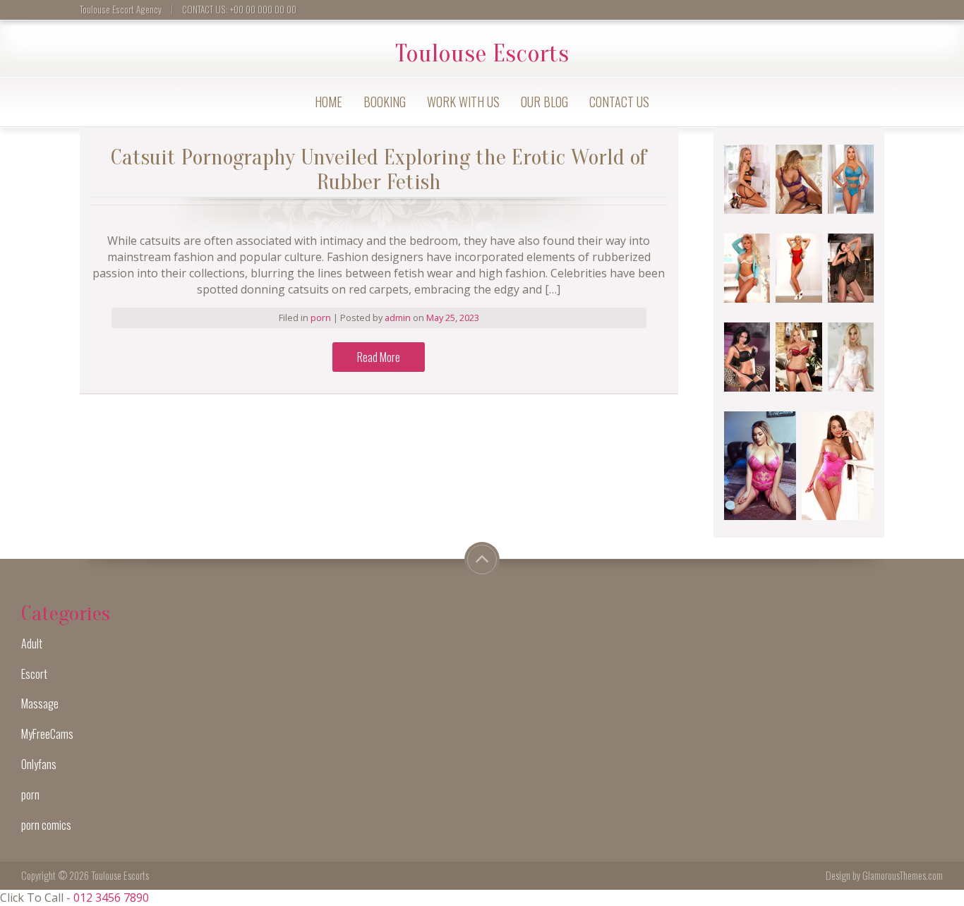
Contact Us (619, 101)
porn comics (46, 824)
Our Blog (544, 101)
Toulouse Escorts (482, 54)
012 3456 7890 (111, 897)
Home (328, 101)
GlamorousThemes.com (902, 875)
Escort (34, 673)
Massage (40, 703)
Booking (384, 101)
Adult (31, 643)
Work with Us (463, 101)
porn (321, 317)
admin (399, 317)
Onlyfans (38, 764)
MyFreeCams (47, 733)
